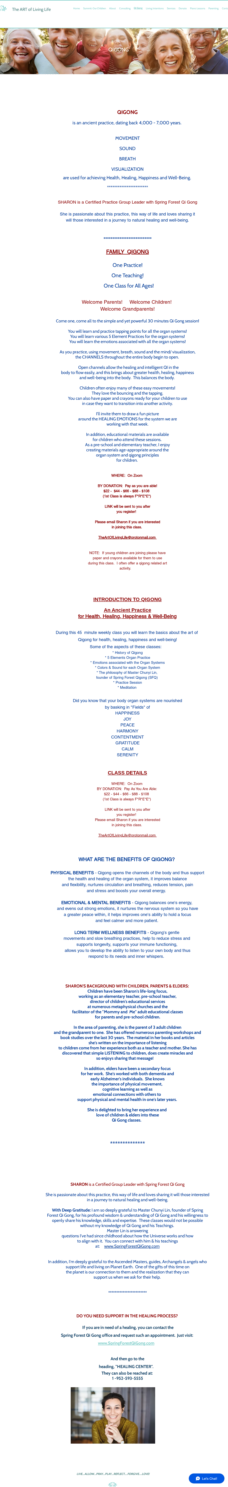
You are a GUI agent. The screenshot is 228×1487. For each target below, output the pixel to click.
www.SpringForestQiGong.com (126, 1343)
